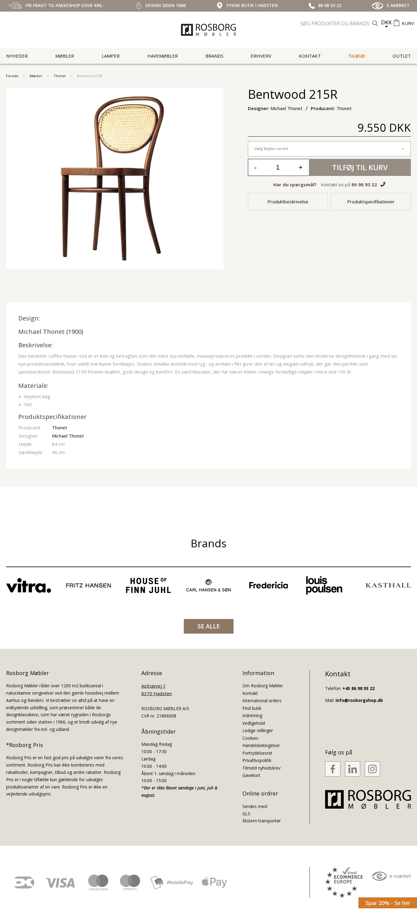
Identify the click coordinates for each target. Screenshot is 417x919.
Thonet (60, 75)
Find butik (251, 708)
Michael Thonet (41, 331)
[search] (339, 23)
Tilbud (356, 56)
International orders (261, 700)
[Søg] (375, 23)
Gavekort (251, 775)
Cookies (250, 738)
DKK (386, 22)
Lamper (111, 56)
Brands (214, 56)
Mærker (36, 75)
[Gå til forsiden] (208, 30)
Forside (12, 75)
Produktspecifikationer (371, 201)
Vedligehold (253, 723)
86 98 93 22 (364, 184)
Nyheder (17, 56)
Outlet (402, 56)
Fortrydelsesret (257, 753)
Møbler (64, 56)
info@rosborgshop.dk (359, 700)
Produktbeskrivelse (287, 201)
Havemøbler (162, 56)
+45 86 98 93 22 (359, 688)
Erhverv (261, 56)
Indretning (252, 715)
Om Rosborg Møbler (262, 685)
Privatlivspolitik (256, 760)
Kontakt (310, 56)
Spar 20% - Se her (387, 902)
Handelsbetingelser (261, 745)
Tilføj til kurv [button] (360, 167)
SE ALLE (209, 626)
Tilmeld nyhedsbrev (261, 768)
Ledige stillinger (257, 730)
